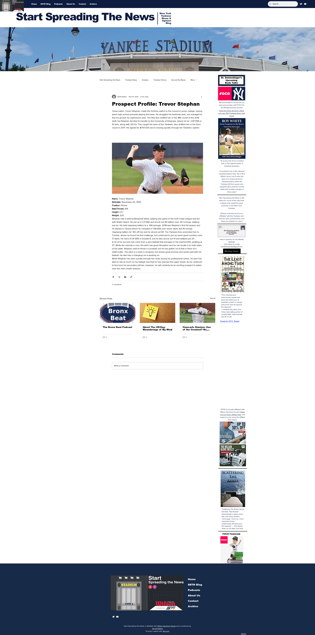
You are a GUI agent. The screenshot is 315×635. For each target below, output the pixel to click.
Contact (193, 601)
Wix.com (166, 631)
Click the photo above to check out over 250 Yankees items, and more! (231, 113)
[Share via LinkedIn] (125, 277)
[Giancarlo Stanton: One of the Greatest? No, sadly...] (197, 313)
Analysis (145, 80)
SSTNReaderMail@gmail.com (232, 247)
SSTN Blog (195, 584)
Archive (193, 606)
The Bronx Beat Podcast (117, 327)
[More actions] (201, 96)
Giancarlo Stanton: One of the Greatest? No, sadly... (197, 328)
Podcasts (194, 590)
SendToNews (157, 629)
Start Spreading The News (85, 17)
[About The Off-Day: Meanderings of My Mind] (157, 313)
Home (192, 579)
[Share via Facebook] (113, 277)
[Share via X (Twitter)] (119, 277)
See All (212, 298)
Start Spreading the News (110, 80)
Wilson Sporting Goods (167, 626)
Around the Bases (178, 80)
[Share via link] (131, 277)
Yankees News (131, 80)
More (193, 80)
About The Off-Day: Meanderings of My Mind (157, 328)
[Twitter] (301, 4)
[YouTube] (305, 4)
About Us (194, 595)
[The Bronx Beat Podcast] (117, 313)
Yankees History (159, 80)
